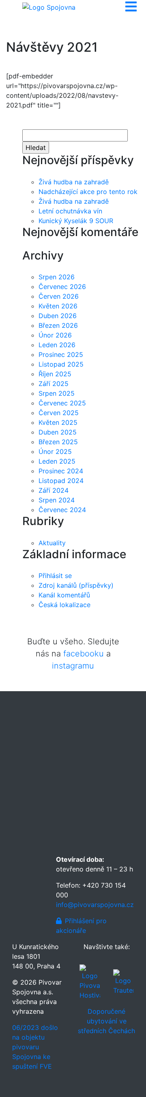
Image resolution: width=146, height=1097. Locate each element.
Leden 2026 (57, 345)
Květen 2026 (58, 306)
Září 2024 (54, 490)
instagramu (73, 666)
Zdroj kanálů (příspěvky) (76, 585)
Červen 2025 (59, 413)
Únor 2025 (55, 451)
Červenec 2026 (62, 287)
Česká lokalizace (64, 605)
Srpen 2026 (57, 277)
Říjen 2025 (55, 374)
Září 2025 (54, 384)
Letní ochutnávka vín (70, 211)
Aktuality (52, 543)
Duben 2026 (58, 316)
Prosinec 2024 (61, 471)
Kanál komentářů (64, 595)
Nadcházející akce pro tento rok (88, 192)
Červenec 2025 (62, 403)
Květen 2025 (58, 422)
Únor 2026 (55, 335)
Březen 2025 (58, 442)
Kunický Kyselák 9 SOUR (76, 221)
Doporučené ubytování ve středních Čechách (106, 1021)
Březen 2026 (58, 325)
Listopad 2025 (61, 364)
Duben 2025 (58, 432)
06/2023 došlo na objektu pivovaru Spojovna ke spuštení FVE (35, 1046)
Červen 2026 (59, 296)
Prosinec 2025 (61, 354)
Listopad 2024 (61, 481)
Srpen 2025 (57, 393)
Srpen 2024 (57, 500)
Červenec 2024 (62, 510)
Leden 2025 (57, 461)
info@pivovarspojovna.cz (95, 905)
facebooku (83, 653)
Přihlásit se (55, 576)
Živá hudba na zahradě (74, 182)
